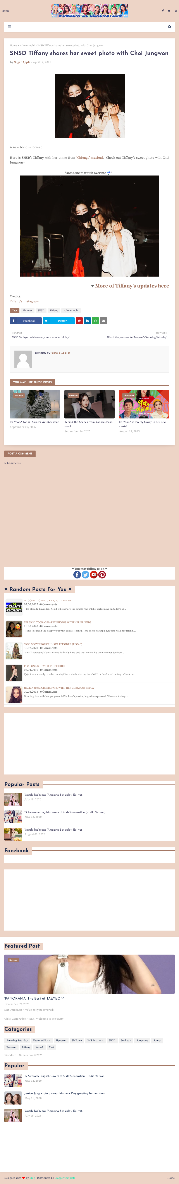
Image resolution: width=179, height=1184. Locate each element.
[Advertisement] (89, 743)
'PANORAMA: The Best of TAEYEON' (34, 998)
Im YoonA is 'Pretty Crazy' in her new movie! (142, 424)
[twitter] (169, 11)
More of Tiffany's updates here (132, 286)
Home (13, 45)
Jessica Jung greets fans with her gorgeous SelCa (59, 688)
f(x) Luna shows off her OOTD (44, 666)
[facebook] (163, 11)
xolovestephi (27, 45)
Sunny (157, 1040)
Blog (32, 1178)
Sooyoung (142, 1040)
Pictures (27, 310)
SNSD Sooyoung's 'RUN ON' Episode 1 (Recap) (53, 644)
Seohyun (126, 1040)
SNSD (41, 310)
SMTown (77, 1040)
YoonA (39, 1047)
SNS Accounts (95, 1040)
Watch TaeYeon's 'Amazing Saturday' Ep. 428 (53, 829)
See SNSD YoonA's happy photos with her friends (57, 622)
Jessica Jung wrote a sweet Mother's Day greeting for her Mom (64, 1093)
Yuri (51, 1047)
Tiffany (54, 310)
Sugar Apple (22, 62)
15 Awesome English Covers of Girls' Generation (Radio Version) (64, 812)
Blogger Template (65, 1178)
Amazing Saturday (17, 1040)
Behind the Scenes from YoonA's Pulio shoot (88, 424)
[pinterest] (175, 11)
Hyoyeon (61, 1040)
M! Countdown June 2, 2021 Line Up (47, 600)
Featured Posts (41, 1040)
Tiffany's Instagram (24, 301)
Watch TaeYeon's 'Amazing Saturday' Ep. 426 (53, 794)
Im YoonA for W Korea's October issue (34, 422)
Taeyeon (11, 1047)
